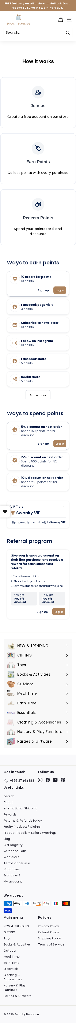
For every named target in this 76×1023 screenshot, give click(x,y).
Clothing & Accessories (13, 977)
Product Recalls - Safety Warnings (30, 833)
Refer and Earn (15, 851)
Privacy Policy (48, 926)
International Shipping (20, 808)
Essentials (11, 969)
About (8, 802)
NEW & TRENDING (16, 926)
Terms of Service (17, 863)
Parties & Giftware (18, 996)
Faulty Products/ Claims (22, 827)
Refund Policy (48, 932)
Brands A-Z (12, 875)
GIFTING (9, 932)
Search (9, 796)
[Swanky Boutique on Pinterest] (63, 780)
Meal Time (12, 957)
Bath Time (11, 963)
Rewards (10, 814)
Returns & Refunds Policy (23, 820)
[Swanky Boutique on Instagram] (40, 780)
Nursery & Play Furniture (15, 987)
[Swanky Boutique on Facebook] (48, 780)
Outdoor (10, 950)
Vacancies (12, 869)
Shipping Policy (49, 938)
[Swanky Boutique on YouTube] (55, 780)
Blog (7, 839)
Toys (7, 938)
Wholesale (11, 857)
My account (13, 881)
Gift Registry (13, 845)
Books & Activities (17, 944)
